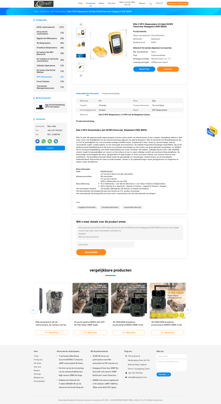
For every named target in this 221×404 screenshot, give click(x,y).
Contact (50, 148)
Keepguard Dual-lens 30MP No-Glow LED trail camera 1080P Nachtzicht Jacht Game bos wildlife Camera (106, 372)
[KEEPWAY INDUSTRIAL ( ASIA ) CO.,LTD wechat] (50, 141)
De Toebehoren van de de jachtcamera (50, 60)
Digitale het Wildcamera (50, 38)
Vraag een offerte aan (178, 3)
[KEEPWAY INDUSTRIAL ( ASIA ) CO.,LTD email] (37, 141)
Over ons (37, 367)
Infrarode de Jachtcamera (50, 33)
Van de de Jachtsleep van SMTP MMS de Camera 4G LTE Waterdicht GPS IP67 (89, 325)
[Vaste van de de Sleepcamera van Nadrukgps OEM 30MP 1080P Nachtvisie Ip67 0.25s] (129, 301)
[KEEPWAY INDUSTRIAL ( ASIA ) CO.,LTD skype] (56, 141)
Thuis (36, 356)
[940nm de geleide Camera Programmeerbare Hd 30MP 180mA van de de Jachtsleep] (52, 301)
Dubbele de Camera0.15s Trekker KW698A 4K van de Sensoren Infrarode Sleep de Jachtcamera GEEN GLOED (71, 384)
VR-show (37, 363)
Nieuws (37, 370)
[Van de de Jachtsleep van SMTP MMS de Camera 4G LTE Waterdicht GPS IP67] (90, 301)
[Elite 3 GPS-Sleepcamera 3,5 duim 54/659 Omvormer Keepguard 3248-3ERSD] (108, 44)
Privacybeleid (39, 381)
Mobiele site (39, 378)
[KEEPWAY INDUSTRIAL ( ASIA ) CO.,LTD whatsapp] (44, 141)
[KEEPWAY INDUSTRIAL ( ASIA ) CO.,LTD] (43, 4)
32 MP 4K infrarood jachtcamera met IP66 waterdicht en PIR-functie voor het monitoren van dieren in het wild (106, 360)
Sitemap (37, 374)
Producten (38, 360)
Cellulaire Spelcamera (50, 66)
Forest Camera (50, 81)
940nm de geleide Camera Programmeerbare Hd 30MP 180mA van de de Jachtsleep (48, 325)
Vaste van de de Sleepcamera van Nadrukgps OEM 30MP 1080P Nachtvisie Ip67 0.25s (128, 325)
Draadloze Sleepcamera (50, 48)
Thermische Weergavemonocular (50, 87)
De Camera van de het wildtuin (50, 71)
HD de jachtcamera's (50, 27)
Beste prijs (144, 69)
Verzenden (91, 252)
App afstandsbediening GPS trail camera (55, 106)
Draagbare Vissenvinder (87, 207)
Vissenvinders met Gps (132, 207)
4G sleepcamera (50, 43)
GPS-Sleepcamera (50, 77)
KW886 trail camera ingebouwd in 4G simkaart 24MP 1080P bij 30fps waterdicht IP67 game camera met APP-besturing (105, 384)
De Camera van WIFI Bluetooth (50, 53)
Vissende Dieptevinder (110, 207)
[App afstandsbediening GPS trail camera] (39, 107)
